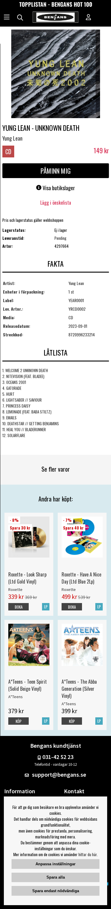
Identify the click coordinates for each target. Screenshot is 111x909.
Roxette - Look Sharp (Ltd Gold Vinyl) (27, 578)
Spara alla (55, 877)
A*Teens (15, 696)
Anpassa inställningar (55, 864)
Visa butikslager (58, 188)
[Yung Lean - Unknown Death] (55, 74)
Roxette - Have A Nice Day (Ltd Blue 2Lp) (81, 578)
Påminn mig (56, 170)
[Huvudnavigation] (6, 18)
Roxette (15, 589)
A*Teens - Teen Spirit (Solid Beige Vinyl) (27, 685)
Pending (60, 238)
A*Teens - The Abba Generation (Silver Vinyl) (79, 688)
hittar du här (87, 854)
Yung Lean (12, 138)
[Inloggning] (88, 17)
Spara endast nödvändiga (55, 891)
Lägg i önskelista (55, 202)
